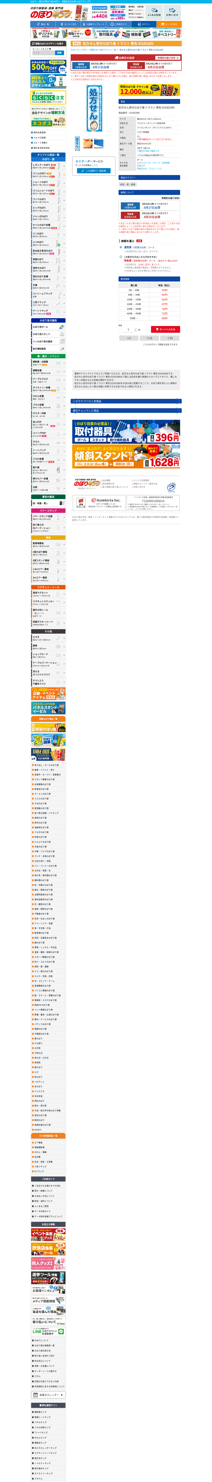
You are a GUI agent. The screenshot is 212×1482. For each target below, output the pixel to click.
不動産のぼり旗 (41, 913)
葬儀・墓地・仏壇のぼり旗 (46, 1014)
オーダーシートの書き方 (45, 1371)
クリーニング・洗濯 (43, 923)
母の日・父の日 (41, 1057)
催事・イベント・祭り (44, 769)
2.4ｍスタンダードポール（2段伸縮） (154, 162)
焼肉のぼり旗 (40, 817)
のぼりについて (41, 1340)
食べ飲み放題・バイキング (46, 812)
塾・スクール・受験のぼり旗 (47, 995)
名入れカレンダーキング (45, 1447)
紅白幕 (37, 1156)
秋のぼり (38, 1076)
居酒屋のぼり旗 (41, 808)
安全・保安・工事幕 (43, 1161)
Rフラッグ (39, 1171)
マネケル (38, 1478)
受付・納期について (43, 1190)
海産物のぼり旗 (41, 827)
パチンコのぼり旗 (42, 1024)
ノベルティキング (42, 1463)
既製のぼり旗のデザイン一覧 (103, 49)
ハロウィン (39, 1081)
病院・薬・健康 (41, 966)
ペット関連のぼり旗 (43, 1009)
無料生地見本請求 (42, 147)
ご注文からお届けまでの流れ (47, 1185)
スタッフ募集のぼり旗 (44, 779)
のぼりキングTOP (79, 49)
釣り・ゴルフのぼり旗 (44, 961)
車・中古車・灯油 (42, 928)
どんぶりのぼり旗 (42, 841)
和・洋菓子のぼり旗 (43, 884)
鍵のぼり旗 (39, 942)
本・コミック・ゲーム (44, 980)
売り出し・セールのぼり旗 (46, 765)
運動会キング (40, 1442)
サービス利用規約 (141, 480)
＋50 (170, 338)
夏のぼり (38, 1067)
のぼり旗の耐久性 (42, 1350)
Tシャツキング (41, 1432)
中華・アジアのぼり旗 (44, 851)
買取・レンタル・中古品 (45, 947)
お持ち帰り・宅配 (42, 860)
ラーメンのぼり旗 (42, 793)
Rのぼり (38, 1129)
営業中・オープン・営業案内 (47, 774)
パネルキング (40, 1422)
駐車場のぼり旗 (41, 932)
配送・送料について (43, 1200)
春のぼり (38, 1038)
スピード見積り (41, 142)
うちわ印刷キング (42, 1427)
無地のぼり (39, 1119)
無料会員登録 (40, 132)
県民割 (37, 1062)
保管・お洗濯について (44, 1365)
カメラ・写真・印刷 (43, 976)
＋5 (129, 338)
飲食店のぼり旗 (41, 788)
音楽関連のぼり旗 (42, 985)
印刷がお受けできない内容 (46, 1381)
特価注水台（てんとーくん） (150, 168)
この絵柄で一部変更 (93, 170)
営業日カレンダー (49, 1395)
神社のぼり (39, 1100)
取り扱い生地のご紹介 (44, 1355)
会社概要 (106, 480)
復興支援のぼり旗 (42, 1124)
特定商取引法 (108, 483)
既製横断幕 (39, 1147)
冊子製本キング (41, 1468)
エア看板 (38, 1142)
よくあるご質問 (41, 1206)
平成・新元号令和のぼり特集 (47, 1110)
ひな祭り (38, 1043)
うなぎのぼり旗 (41, 832)
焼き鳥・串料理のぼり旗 (45, 875)
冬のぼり (38, 1086)
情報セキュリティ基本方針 (145, 483)
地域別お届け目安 (166, 57)
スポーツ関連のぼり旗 (44, 956)
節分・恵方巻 (40, 1105)
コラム (37, 1376)
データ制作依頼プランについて (48, 1216)
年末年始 (38, 1096)
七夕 (36, 1072)
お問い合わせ (139, 486)
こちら (95, 165)
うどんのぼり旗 (41, 798)
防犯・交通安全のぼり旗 (45, 937)
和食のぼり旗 (40, 836)
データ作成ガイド (42, 1211)
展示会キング (40, 1458)
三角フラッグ (40, 1166)
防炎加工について (42, 1360)
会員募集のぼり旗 (42, 784)
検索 (59, 52)
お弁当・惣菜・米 (42, 870)
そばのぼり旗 (40, 803)
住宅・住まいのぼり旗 (44, 918)
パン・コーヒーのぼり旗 (45, 865)
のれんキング (40, 1437)
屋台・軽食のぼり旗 (43, 889)
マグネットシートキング (45, 1452)
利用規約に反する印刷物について (49, 1386)
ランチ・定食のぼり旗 (44, 856)
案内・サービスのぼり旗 (45, 1019)
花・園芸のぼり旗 (42, 904)
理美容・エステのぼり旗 (45, 1000)
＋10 (149, 338)
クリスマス (39, 1091)
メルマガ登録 (40, 137)
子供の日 (38, 1052)
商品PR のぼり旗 (42, 1004)
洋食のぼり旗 (40, 846)
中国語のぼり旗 (41, 1033)
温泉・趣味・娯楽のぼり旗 (46, 952)
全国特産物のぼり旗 (43, 894)
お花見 (37, 1047)
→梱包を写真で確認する (148, 150)
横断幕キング (40, 1411)
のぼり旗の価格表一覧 (44, 1345)
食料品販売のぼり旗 (43, 899)
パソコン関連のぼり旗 (44, 990)
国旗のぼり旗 (40, 1028)
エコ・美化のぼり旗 (43, 971)
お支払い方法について (44, 1195)
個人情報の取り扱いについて (115, 486)
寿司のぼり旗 (40, 822)
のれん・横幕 (40, 1152)
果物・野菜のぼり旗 (43, 908)
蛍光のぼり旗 (40, 1115)
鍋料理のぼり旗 (41, 880)
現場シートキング (42, 1417)
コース (139, 247)
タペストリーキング (43, 1473)
